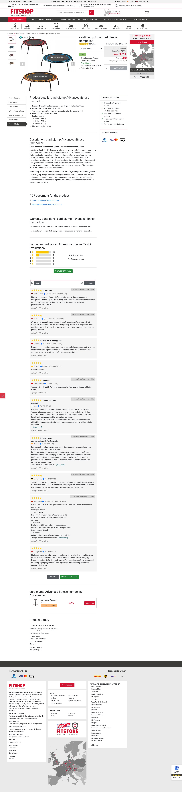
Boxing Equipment (97, 712)
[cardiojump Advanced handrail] (36, 603)
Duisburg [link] (20, 699)
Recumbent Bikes (97, 715)
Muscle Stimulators (97, 738)
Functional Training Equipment (101, 728)
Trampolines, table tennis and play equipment (79, 19)
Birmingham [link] (24, 716)
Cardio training (17, 19)
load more (53, 577)
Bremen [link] (27, 697)
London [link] (17, 718)
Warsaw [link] (11, 758)
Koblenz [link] (11, 704)
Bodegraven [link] (21, 729)
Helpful (35, 308)
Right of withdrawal (74, 701)
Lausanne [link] (21, 737)
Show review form (63, 271)
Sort (37, 283)
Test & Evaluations (16, 115)
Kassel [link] (38, 701)
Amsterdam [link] (13, 729)
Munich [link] (41, 704)
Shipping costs (55, 701)
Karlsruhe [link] (32, 701)
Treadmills (94, 692)
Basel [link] (11, 737)
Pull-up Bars (95, 736)
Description (13, 102)
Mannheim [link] (34, 704)
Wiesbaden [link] (35, 708)
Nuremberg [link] (18, 706)
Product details (14, 98)
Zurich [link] (27, 737)
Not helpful (44, 308)
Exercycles (94, 717)
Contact (29, 1)
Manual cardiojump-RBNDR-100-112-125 (47, 205)
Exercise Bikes (96, 689)
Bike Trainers (95, 720)
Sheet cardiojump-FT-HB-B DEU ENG (45, 200)
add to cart (119, 68)
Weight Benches (96, 704)
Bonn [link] (40, 695)
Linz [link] (28, 724)
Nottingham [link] (33, 718)
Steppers (94, 723)
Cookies (53, 698)
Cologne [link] (17, 704)
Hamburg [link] (12, 701)
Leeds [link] (18, 716)
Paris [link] (13, 748)
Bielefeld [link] (28, 695)
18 (54, 252)
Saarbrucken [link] (13, 708)
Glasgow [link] (12, 718)
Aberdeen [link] (12, 716)
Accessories (13, 120)
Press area (71, 713)
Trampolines (95, 699)
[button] (12, 40)
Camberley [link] (32, 716)
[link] (104, 140)
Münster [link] (11, 706)
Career (24, 1)
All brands (94, 745)
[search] (91, 12)
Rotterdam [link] (20, 731)
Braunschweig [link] (19, 697)
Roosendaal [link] (13, 731)
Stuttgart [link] (28, 708)
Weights (94, 710)
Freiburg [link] (37, 699)
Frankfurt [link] (31, 699)
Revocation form (56, 703)
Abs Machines (96, 730)
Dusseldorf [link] (12, 699)
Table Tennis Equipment (99, 702)
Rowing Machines (97, 694)
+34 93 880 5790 (142, 77)
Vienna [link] (39, 724)
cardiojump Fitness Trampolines (50, 33)
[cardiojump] (27, 37)
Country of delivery (120, 1)
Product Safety (14, 124)
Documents (13, 107)
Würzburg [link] (12, 711)
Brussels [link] (18, 742)
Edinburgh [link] (39, 716)
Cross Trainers (96, 686)
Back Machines (96, 733)
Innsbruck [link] (16, 724)
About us (71, 698)
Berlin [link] (23, 695)
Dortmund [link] (33, 697)
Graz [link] (10, 724)
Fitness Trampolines (32, 33)
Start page (10, 33)
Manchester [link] (25, 718)
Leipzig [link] (23, 704)
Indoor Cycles (95, 707)
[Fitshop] (22, 12)
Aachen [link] (11, 695)
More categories (140, 19)
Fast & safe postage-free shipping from (61, 5)
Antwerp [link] (12, 742)
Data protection (73, 695)
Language (133, 1)
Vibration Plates (96, 741)
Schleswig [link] (21, 708)
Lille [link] (10, 748)
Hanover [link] (18, 701)
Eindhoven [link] (36, 729)
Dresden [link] (40, 697)
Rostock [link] (34, 706)
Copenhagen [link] (13, 753)
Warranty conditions (16, 111)
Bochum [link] (34, 695)
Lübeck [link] (28, 704)
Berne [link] (15, 737)
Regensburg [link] (27, 706)
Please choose (86, 49)
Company (12, 1)
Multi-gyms (95, 697)
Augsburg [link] (18, 695)
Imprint (18, 1)
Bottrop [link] (11, 697)
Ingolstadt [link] (25, 701)
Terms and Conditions (58, 695)
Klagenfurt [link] (23, 724)
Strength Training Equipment (42, 19)
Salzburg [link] (34, 724)
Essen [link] (25, 699)
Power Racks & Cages (98, 725)
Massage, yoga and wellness (115, 19)
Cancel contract (67, 685)
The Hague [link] (29, 729)
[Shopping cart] (147, 13)
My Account (142, 1)
